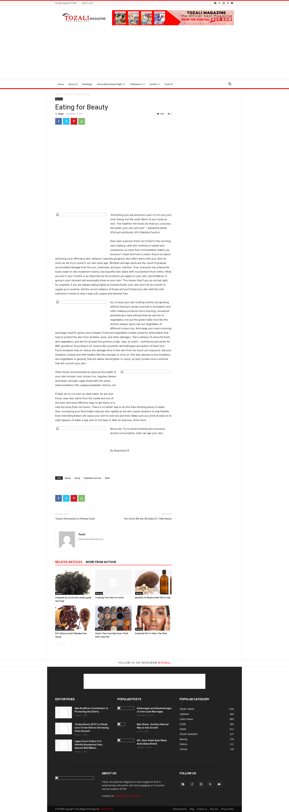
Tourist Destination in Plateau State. (75, 518)
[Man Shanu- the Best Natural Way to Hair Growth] (121, 728)
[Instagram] (223, 3)
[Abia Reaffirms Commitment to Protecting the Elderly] (63, 712)
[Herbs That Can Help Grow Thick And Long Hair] (113, 618)
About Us (73, 84)
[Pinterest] (74, 121)
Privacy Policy (227, 808)
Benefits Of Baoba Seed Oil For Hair (153, 597)
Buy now (214, 808)
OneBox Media (106, 808)
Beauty (67, 94)
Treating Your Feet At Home (109, 597)
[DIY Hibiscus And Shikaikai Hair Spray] (73, 618)
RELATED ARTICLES (68, 562)
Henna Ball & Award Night (109, 84)
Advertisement (180, 808)
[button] (230, 84)
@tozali (164, 662)
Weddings (87, 84)
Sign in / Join (87, 3)
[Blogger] (215, 3)
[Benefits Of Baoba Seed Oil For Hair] (153, 582)
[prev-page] (57, 643)
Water (107, 478)
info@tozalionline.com (127, 795)
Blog (192, 808)
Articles (153, 84)
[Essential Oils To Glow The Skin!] (153, 618)
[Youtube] (232, 3)
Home (61, 84)
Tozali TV (168, 84)
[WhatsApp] (81, 121)
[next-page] (63, 643)
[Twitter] (228, 3)
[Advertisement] (144, 55)
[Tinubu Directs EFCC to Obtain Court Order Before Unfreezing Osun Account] (63, 728)
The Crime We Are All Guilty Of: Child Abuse (147, 518)
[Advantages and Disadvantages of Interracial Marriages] (125, 712)
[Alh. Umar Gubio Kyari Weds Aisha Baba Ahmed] (125, 744)
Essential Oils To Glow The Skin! (151, 633)
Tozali (60, 113)
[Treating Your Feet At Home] (113, 582)
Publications (136, 84)
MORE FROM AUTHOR (101, 562)
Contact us (202, 808)
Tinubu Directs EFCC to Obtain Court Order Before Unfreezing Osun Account (92, 727)
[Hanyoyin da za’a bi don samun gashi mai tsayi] (73, 582)
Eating (77, 478)
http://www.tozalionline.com (90, 539)
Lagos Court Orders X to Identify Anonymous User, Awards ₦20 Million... (89, 744)
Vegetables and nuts (92, 478)
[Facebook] (219, 3)
